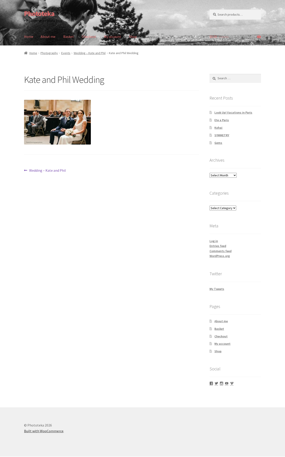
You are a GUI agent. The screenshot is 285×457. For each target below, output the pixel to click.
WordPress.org (220, 256)
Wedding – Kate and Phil (90, 53)
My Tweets (217, 289)
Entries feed (218, 246)
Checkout (89, 36)
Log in (214, 241)
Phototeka (39, 13)
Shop (133, 36)
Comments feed (221, 251)
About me (48, 36)
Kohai (218, 128)
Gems (218, 143)
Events (65, 53)
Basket (68, 36)
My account (112, 36)
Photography (49, 53)
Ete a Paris (221, 120)
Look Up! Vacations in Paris (233, 112)
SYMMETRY (221, 135)
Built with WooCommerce (43, 431)
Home (28, 36)
